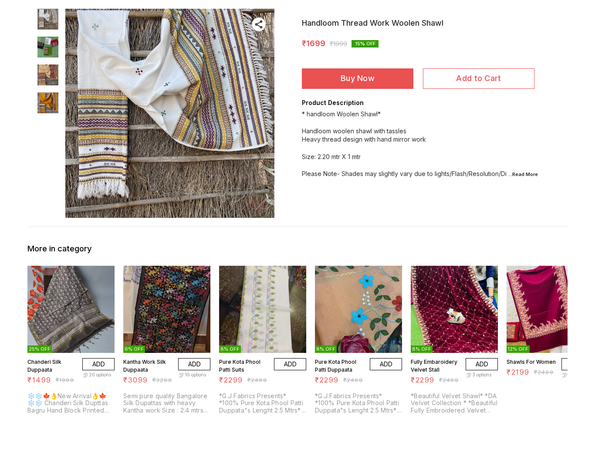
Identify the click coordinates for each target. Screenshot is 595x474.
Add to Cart (478, 78)
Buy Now (358, 78)
